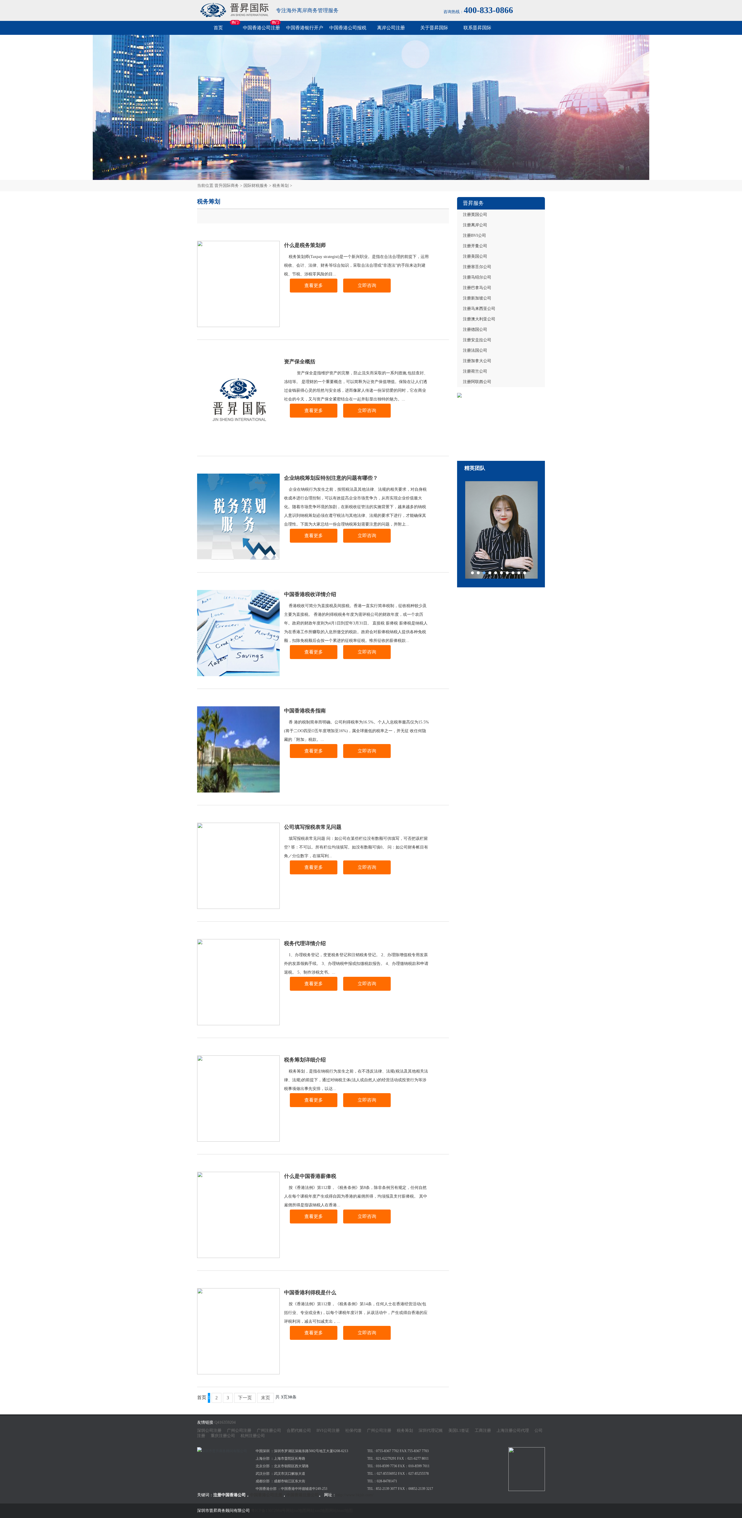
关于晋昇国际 (434, 27)
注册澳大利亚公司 (479, 319)
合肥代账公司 (299, 1430)
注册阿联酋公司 (477, 382)
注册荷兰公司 (475, 371)
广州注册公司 (269, 1430)
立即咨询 (367, 285)
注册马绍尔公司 (477, 277)
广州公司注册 (239, 1430)
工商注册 (483, 1430)
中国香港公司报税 (347, 27)
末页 (265, 1397)
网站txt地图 (296, 1510)
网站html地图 (341, 1510)
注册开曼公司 (475, 246)
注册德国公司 (475, 329)
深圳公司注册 (209, 1430)
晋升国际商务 (226, 185)
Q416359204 (225, 1422)
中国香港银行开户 (304, 27)
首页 (218, 27)
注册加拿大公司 (477, 361)
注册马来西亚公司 (479, 308)
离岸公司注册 (391, 27)
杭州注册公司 (253, 1436)
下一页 (245, 1397)
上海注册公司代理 (513, 1430)
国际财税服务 (255, 185)
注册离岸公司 (475, 225)
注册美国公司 (475, 256)
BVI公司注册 (328, 1430)
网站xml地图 (317, 1510)
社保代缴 (353, 1430)
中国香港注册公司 (302, 1495)
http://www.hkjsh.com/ (355, 1495)
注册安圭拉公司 (477, 340)
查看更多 (313, 285)
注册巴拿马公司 (477, 288)
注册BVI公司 (474, 235)
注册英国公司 (475, 214)
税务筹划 (280, 185)
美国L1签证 (458, 1430)
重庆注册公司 (223, 1436)
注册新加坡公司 (477, 298)
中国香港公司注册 (261, 27)
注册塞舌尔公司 (477, 267)
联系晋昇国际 (477, 27)
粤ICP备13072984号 (268, 1510)
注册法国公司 (475, 350)
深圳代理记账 (431, 1430)
